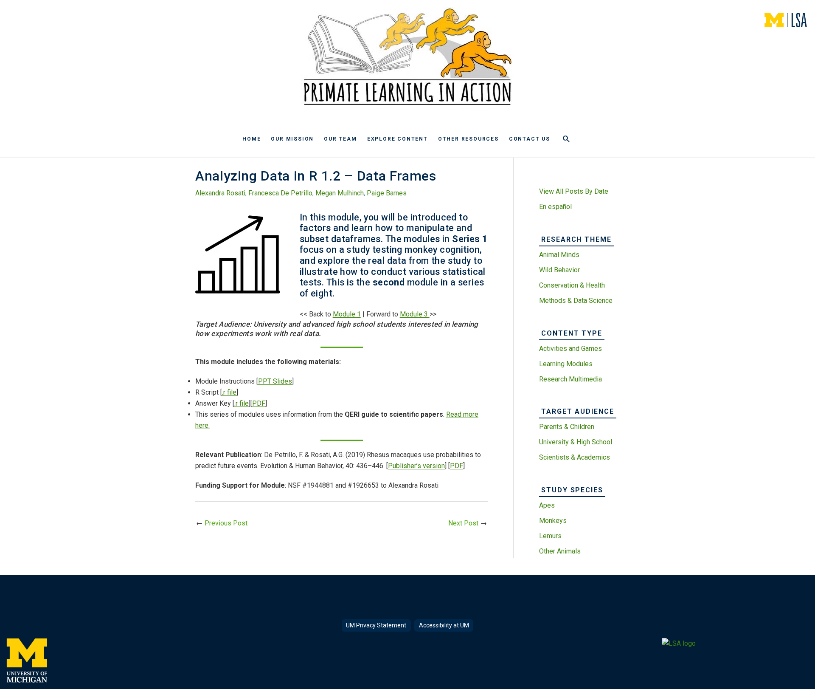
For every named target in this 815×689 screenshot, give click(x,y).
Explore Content (397, 139)
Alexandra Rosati (220, 193)
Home (251, 139)
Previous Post (221, 523)
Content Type (571, 333)
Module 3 (415, 314)
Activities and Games (570, 348)
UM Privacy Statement (376, 625)
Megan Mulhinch (339, 193)
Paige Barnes (387, 193)
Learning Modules (566, 364)
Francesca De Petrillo (280, 193)
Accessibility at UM (444, 625)
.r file (229, 392)
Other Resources (468, 139)
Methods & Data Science (576, 300)
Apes (547, 505)
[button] (566, 139)
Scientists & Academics (574, 457)
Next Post (467, 523)
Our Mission (292, 139)
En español (555, 207)
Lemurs (550, 536)
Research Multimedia (570, 379)
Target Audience (577, 411)
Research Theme (576, 239)
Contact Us (529, 139)
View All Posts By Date (573, 191)
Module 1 (347, 314)
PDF (258, 403)
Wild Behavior (559, 270)
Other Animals (560, 551)
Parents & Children (566, 427)
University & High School (575, 442)
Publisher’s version (416, 466)
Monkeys (553, 521)
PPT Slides (275, 381)
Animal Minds (559, 255)
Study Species (572, 490)
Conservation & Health (572, 285)
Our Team (340, 139)
